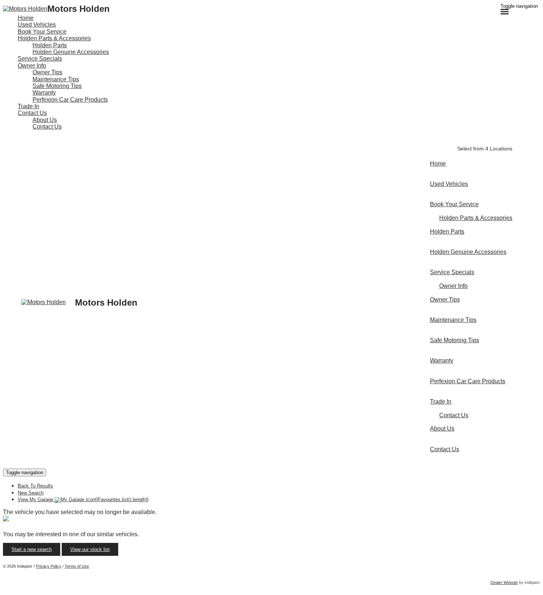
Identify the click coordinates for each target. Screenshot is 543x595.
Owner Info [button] (32, 65)
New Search (31, 493)
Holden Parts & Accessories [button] (54, 38)
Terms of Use (77, 566)
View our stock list (90, 549)
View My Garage (83, 499)
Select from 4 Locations (484, 149)
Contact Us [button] (32, 113)
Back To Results (35, 486)
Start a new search (31, 549)
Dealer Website (504, 582)
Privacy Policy (48, 566)
